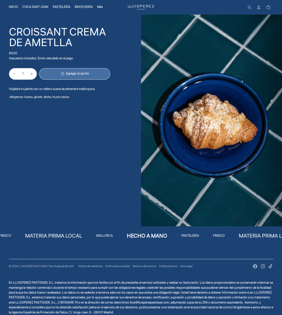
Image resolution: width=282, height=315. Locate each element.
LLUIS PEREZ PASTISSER (33, 266)
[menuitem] (100, 7)
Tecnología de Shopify (61, 266)
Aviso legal (186, 266)
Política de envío (168, 266)
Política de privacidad (117, 266)
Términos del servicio (144, 266)
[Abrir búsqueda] (249, 7)
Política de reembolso (90, 266)
